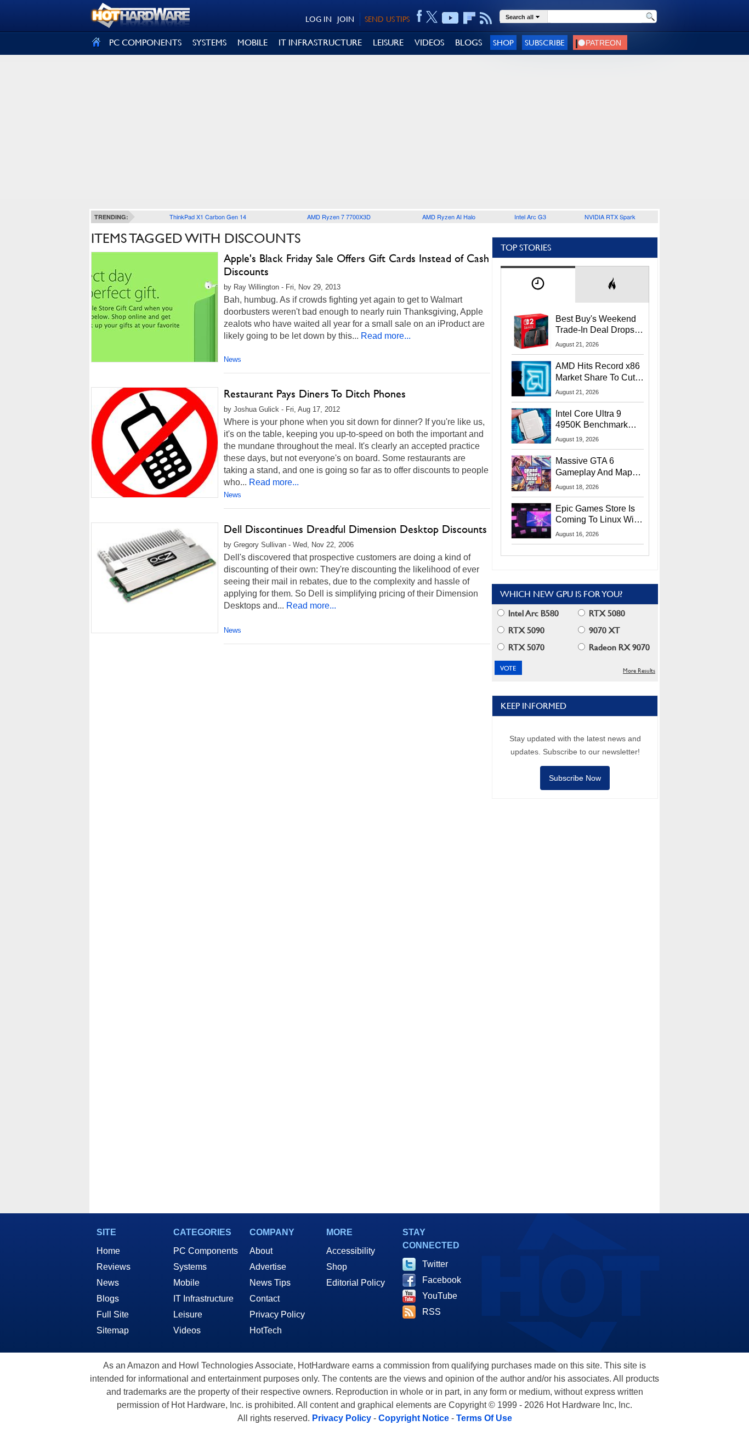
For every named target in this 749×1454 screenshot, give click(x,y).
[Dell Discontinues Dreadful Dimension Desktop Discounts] (155, 567)
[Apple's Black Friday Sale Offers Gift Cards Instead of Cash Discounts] (155, 307)
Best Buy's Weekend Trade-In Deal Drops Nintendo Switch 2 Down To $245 (595, 325)
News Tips (270, 1282)
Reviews (113, 1266)
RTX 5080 (606, 613)
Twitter (435, 1264)
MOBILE (252, 42)
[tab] (538, 284)
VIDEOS (429, 42)
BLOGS (468, 42)
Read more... (386, 335)
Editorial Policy (355, 1282)
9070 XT (603, 630)
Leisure (187, 1314)
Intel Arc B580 (532, 613)
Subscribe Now (575, 778)
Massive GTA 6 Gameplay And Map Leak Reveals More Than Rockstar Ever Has (594, 467)
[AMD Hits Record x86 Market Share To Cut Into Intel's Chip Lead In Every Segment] (531, 378)
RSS (431, 1311)
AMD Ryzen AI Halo (448, 216)
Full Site (113, 1314)
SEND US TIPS (387, 19)
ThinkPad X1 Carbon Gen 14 (207, 216)
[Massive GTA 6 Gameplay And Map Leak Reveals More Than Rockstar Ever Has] (531, 473)
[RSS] (486, 18)
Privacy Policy (277, 1314)
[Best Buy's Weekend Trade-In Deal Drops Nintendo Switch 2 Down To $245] (531, 331)
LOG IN (318, 19)
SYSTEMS (209, 42)
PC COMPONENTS (145, 42)
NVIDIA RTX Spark (610, 216)
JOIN (345, 19)
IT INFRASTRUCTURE (320, 42)
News (232, 359)
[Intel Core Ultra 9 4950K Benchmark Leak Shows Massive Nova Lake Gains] (531, 426)
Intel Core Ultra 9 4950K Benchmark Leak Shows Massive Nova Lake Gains (596, 420)
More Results (639, 670)
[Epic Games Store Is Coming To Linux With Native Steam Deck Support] (531, 520)
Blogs (108, 1298)
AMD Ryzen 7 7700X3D (339, 216)
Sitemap (113, 1330)
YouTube (439, 1295)
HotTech (265, 1330)
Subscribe (545, 42)
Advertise (267, 1266)
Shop (503, 42)
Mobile (186, 1282)
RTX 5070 (525, 647)
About (261, 1251)
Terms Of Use (484, 1418)
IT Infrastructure (203, 1298)
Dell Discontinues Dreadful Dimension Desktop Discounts (355, 529)
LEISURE (388, 42)
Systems (190, 1266)
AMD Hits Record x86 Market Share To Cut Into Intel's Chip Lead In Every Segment (597, 372)
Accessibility (350, 1251)
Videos (187, 1330)
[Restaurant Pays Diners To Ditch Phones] (155, 442)
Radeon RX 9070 (618, 647)
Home (108, 1251)
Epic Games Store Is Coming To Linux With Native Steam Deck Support (598, 515)
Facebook (441, 1280)
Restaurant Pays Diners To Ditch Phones (315, 393)
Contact (264, 1298)
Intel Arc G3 (530, 216)
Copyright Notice (413, 1418)
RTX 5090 (525, 630)
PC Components (205, 1251)
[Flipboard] (469, 18)
